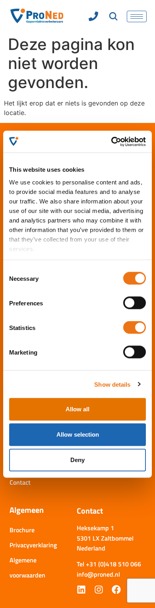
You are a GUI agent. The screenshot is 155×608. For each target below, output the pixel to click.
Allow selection (77, 434)
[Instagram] (98, 589)
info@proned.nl (98, 574)
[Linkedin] (81, 589)
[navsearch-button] (113, 17)
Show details (112, 384)
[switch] (134, 303)
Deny (77, 459)
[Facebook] (116, 589)
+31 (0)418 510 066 (113, 564)
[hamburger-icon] (137, 16)
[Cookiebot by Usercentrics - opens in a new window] (111, 141)
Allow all (77, 409)
